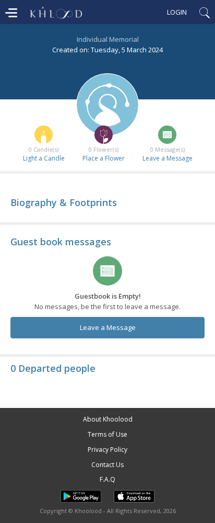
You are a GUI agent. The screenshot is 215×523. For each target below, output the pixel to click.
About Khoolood (108, 419)
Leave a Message (167, 158)
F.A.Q (107, 479)
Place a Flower (103, 158)
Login (177, 12)
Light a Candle (44, 158)
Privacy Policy (107, 449)
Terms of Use (107, 434)
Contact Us (107, 464)
